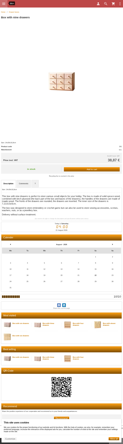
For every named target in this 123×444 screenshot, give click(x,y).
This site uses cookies (16, 422)
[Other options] (120, 4)
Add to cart (92, 169)
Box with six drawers (20, 323)
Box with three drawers (48, 324)
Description (8, 184)
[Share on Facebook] (59, 305)
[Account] (98, 4)
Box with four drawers (78, 324)
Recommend (62, 418)
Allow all (114, 439)
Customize (10, 439)
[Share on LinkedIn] (64, 305)
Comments (23, 184)
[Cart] (113, 4)
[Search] (106, 4)
